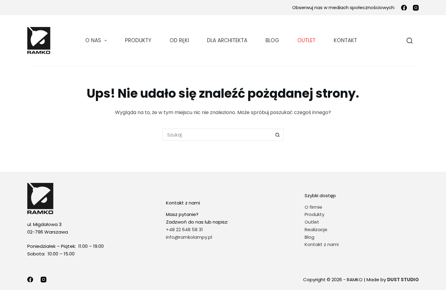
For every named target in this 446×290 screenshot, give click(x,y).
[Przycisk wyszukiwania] (278, 135)
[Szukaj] (410, 41)
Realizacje (316, 229)
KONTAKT (345, 40)
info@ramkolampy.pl (189, 237)
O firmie (313, 207)
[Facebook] (404, 8)
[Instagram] (416, 8)
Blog (272, 40)
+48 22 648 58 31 (184, 229)
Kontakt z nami (322, 244)
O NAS (93, 40)
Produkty (138, 40)
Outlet (312, 222)
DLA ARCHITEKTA (227, 40)
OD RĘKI (179, 40)
